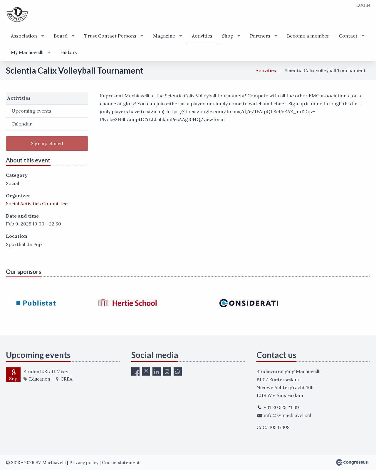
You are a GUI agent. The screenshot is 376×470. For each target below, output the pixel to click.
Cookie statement (121, 462)
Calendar (21, 124)
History (68, 52)
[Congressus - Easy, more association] (351, 462)
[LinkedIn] (156, 371)
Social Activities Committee (37, 203)
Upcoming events (31, 111)
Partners (260, 36)
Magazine (164, 36)
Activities (202, 36)
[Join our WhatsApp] (178, 371)
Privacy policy (83, 462)
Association (24, 36)
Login (363, 5)
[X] (146, 371)
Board (61, 36)
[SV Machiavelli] (17, 14)
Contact (348, 36)
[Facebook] (135, 371)
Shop (227, 36)
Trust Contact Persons (110, 36)
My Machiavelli (27, 52)
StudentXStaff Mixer (46, 371)
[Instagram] (167, 371)
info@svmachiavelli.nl (287, 415)
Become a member (308, 36)
